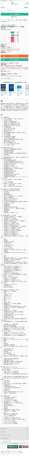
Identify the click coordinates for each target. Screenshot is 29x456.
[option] (4, 90)
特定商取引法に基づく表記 (5, 452)
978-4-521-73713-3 (9, 51)
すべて (5, 20)
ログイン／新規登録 (14, 14)
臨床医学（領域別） (10, 20)
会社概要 (2, 451)
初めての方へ (14, 16)
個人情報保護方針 (8, 451)
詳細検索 (26, 7)
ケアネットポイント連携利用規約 (17, 452)
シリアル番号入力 (14, 443)
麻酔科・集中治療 (19, 20)
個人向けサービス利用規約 (17, 451)
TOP (1, 20)
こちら (11, 78)
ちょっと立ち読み (14, 59)
